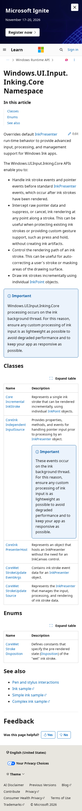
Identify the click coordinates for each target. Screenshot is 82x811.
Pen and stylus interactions (35, 682)
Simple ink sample (28, 695)
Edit (75, 133)
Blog (65, 785)
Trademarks (13, 804)
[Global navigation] (4, 50)
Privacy (31, 791)
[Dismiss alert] (74, 7)
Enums (12, 117)
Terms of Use (61, 798)
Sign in (73, 49)
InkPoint (37, 281)
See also (13, 123)
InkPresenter (46, 134)
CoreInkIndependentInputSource (16, 425)
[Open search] (61, 50)
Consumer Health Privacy (23, 798)
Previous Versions (42, 785)
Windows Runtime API (33, 60)
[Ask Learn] (66, 60)
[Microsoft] (41, 50)
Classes (13, 111)
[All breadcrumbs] (8, 60)
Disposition (49, 653)
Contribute (12, 791)
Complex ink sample (29, 701)
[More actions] (74, 60)
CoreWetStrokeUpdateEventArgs (16, 572)
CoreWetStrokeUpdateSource (16, 591)
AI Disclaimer (14, 785)
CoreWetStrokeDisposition (14, 649)
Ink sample (21, 688)
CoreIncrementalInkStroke (15, 402)
